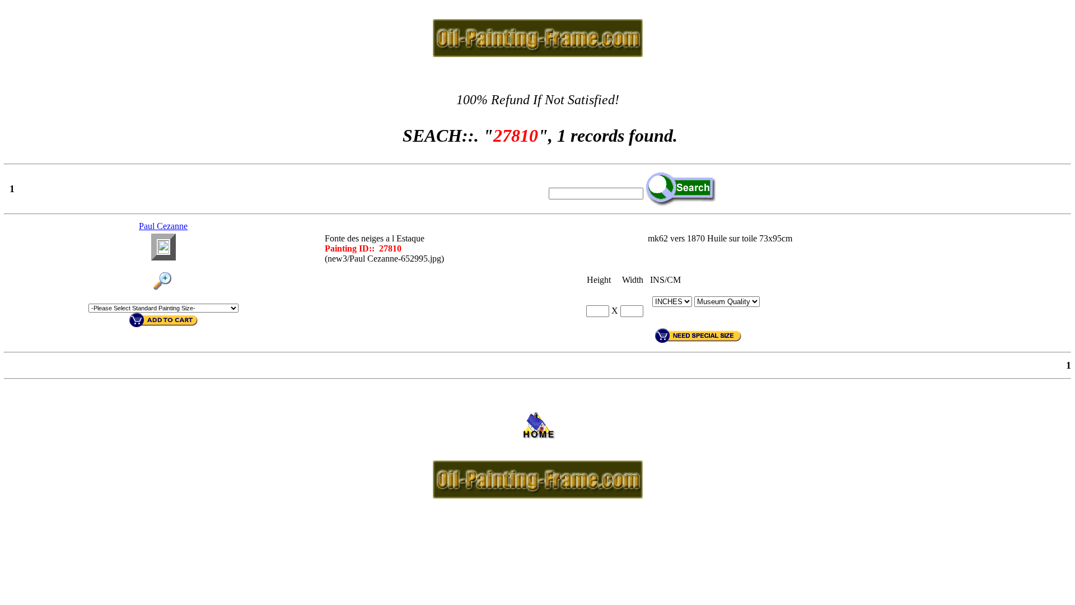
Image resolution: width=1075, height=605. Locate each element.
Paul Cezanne (163, 226)
